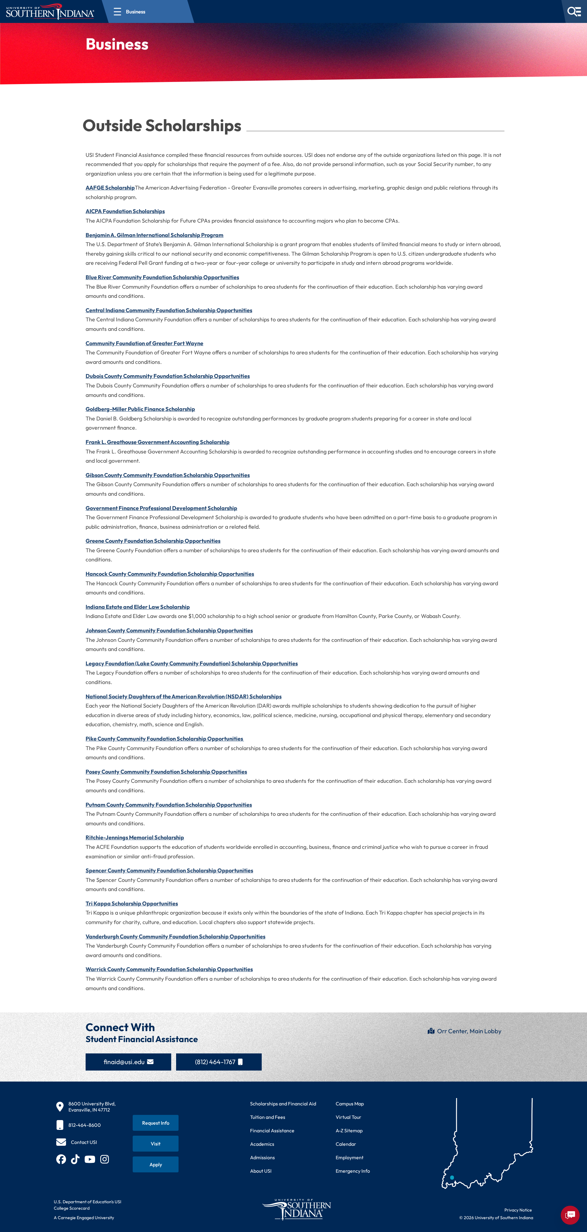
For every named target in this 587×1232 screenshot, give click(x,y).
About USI (260, 1171)
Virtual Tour (348, 1117)
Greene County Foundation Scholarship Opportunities (153, 540)
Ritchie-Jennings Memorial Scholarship (135, 837)
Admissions (262, 1157)
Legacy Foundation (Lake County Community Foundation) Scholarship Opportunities (192, 663)
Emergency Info (353, 1171)
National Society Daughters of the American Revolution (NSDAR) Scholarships (184, 696)
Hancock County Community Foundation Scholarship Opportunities (170, 573)
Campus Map (350, 1104)
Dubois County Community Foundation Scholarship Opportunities (168, 375)
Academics (262, 1144)
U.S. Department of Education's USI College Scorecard (87, 1205)
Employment (350, 1157)
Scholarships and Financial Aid (283, 1104)
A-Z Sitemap (349, 1130)
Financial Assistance (272, 1130)
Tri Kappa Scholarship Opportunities (132, 903)
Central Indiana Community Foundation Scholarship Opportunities (169, 310)
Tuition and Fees (267, 1117)
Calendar (346, 1144)
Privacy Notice (518, 1210)
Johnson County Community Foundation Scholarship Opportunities (169, 630)
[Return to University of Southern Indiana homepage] (296, 1209)
